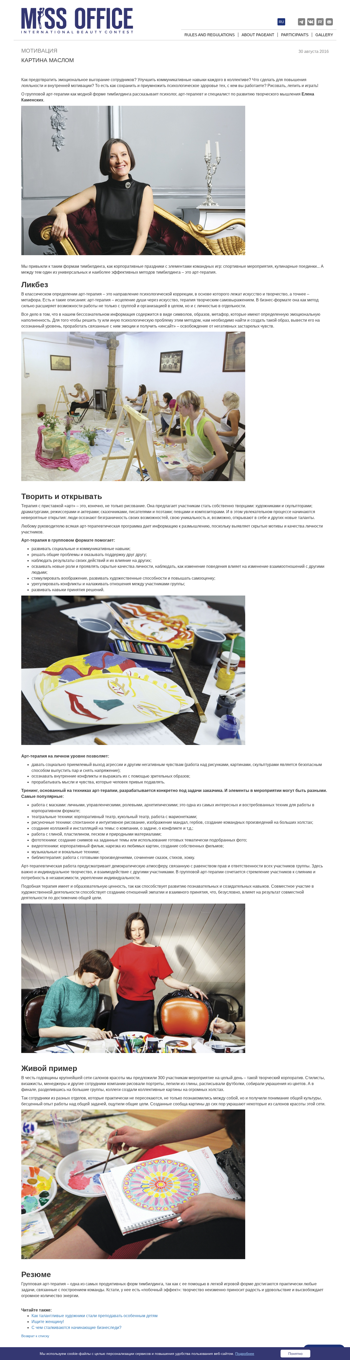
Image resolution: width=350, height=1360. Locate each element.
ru (281, 22)
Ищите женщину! (48, 1321)
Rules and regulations (209, 35)
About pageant (258, 35)
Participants (294, 35)
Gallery (324, 35)
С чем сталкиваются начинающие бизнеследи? (76, 1327)
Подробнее (244, 1354)
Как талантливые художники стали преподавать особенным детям (95, 1316)
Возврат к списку (35, 1336)
